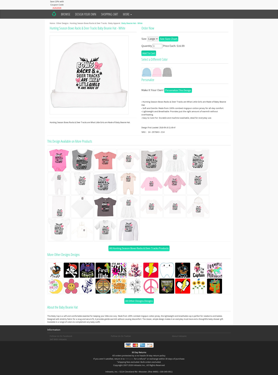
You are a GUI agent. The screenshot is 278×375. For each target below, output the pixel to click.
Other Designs (62, 23)
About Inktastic (179, 336)
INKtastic (129, 358)
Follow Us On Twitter (121, 336)
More (126, 14)
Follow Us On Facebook (61, 336)
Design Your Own (85, 14)
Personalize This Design (178, 90)
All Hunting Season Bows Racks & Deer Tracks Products (139, 248)
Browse (65, 14)
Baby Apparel (114, 23)
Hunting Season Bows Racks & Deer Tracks (88, 23)
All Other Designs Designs (139, 301)
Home (52, 23)
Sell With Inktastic (58, 339)
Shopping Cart (109, 14)
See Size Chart (168, 39)
